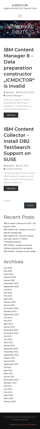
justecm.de (20, 5)
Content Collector (14, 169)
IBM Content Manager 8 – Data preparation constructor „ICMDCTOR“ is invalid (19, 68)
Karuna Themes (29, 424)
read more (11, 115)
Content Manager (14, 96)
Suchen (7, 201)
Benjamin (10, 92)
